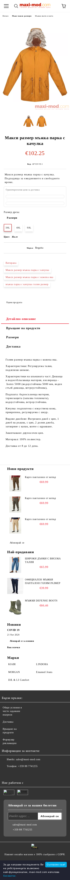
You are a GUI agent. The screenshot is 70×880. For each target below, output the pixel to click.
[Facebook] (6, 773)
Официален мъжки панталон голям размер (42, 581)
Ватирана (11, 263)
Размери (12, 218)
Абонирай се (17, 542)
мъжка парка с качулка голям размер (27, 284)
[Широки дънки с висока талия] (15, 565)
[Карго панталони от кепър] (15, 483)
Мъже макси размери (21, 16)
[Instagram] (14, 773)
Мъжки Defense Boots (41, 600)
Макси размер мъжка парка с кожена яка (29, 277)
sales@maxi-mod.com (28, 759)
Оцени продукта (14, 302)
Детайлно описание (21, 319)
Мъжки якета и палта (44, 16)
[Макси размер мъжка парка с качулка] (35, 109)
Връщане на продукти (23, 328)
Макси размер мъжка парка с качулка (27, 270)
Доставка (13, 346)
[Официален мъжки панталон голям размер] (15, 586)
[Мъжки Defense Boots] (15, 607)
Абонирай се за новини (22, 641)
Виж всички (13, 647)
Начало (5, 16)
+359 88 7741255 (28, 766)
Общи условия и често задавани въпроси (12, 711)
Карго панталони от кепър (40, 477)
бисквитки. (10, 875)
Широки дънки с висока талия (43, 560)
